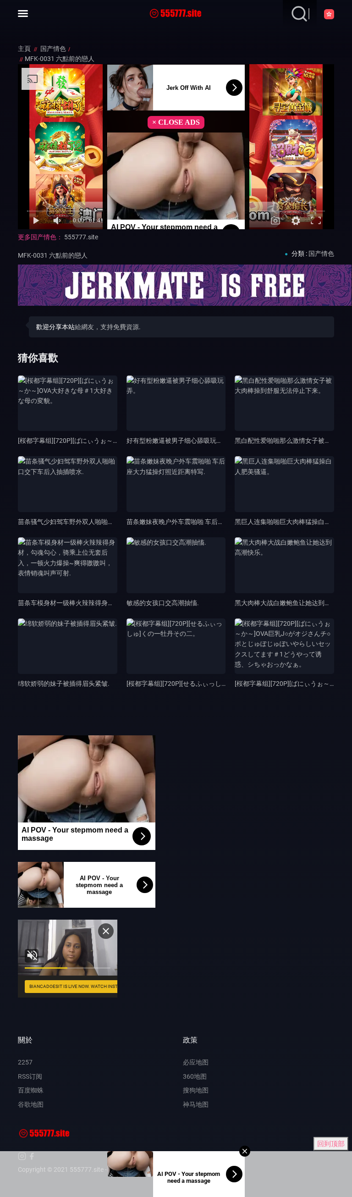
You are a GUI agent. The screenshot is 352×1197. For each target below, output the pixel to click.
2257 (25, 1062)
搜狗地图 (196, 1090)
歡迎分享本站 (55, 327)
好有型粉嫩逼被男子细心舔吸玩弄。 (177, 440)
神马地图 (196, 1104)
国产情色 (53, 48)
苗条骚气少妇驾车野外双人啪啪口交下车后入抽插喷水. (96, 521)
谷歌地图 (31, 1104)
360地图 (195, 1076)
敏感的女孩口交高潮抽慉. (162, 603)
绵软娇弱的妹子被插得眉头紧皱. (64, 683)
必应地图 (196, 1062)
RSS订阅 (30, 1076)
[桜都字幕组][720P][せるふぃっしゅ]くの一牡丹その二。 (206, 683)
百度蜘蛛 (31, 1090)
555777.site (81, 237)
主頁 (25, 48)
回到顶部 (331, 1144)
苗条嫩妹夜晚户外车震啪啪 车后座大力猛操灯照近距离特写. (211, 521)
